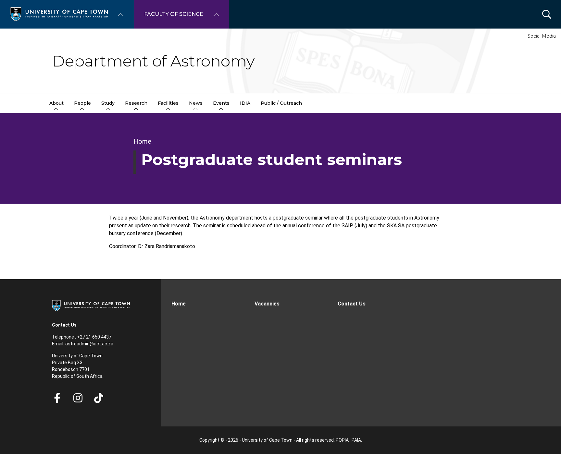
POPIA (342, 440)
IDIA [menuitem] (245, 103)
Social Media (542, 36)
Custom (77, 398)
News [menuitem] (196, 103)
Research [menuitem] (136, 103)
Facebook (57, 398)
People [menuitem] (82, 103)
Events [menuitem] (221, 103)
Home (142, 141)
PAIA (356, 440)
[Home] (59, 14)
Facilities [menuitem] (168, 103)
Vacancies (267, 304)
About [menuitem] (56, 103)
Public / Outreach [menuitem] (281, 103)
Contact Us (352, 304)
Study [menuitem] (108, 103)
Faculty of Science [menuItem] (173, 14)
